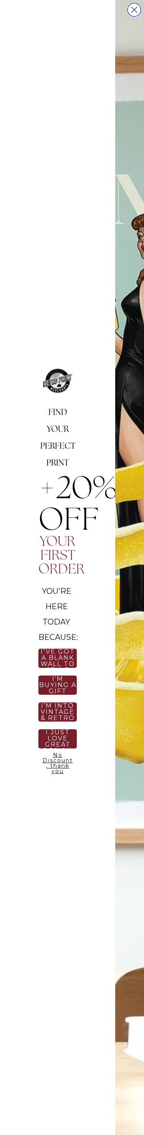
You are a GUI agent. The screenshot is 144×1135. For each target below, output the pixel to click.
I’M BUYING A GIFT (57, 685)
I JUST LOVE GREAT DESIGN (58, 738)
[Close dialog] (134, 10)
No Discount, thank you (58, 762)
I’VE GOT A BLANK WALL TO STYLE (58, 658)
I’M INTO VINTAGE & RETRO (58, 712)
